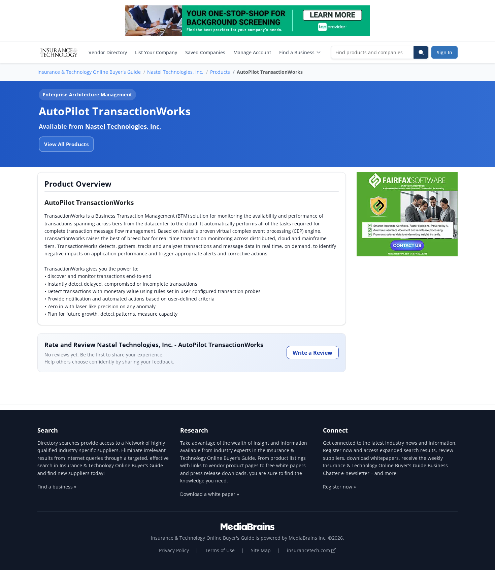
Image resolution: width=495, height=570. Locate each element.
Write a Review (312, 352)
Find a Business (297, 52)
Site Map (261, 550)
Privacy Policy (174, 550)
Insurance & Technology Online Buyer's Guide (89, 72)
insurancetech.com (309, 550)
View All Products (66, 144)
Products (220, 72)
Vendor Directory (108, 52)
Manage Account (252, 52)
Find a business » (56, 486)
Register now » (339, 486)
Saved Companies (205, 52)
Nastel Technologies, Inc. (175, 72)
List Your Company (156, 52)
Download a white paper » (209, 494)
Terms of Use (220, 550)
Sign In (444, 52)
